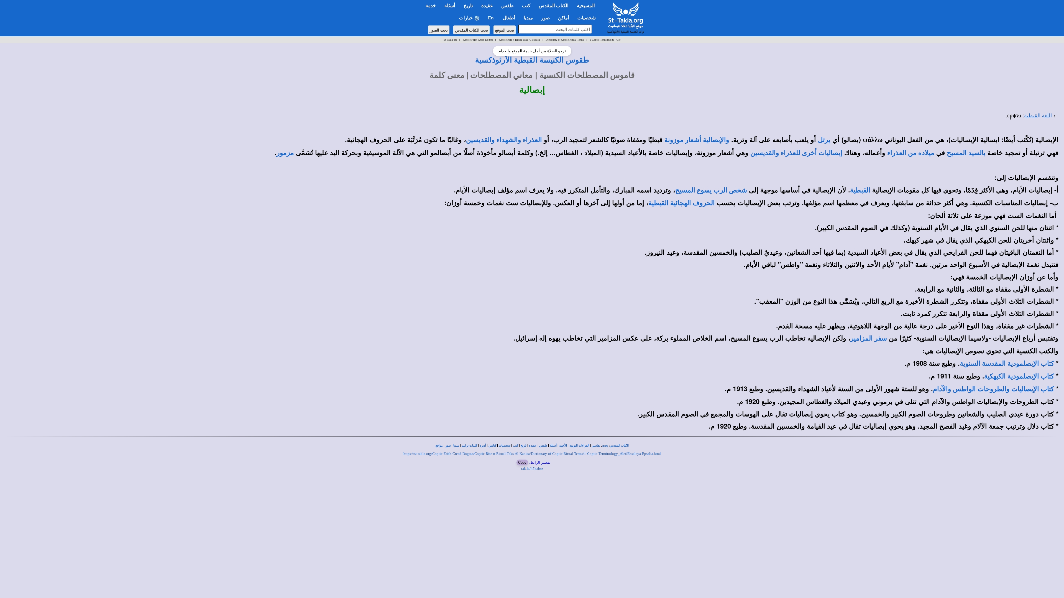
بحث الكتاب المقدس (471, 30)
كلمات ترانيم (469, 445)
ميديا (456, 445)
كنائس (492, 445)
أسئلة (553, 445)
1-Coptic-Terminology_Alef (605, 39)
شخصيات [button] (588, 17)
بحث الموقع (504, 30)
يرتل (824, 139)
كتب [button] (526, 5)
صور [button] (545, 17)
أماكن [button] (563, 17)
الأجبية (563, 445)
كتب (515, 445)
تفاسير (596, 445)
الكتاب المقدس (619, 445)
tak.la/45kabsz (532, 468)
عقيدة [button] (487, 5)
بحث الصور (439, 30)
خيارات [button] (466, 17)
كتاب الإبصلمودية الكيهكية (1019, 376)
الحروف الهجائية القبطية (681, 203)
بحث (605, 445)
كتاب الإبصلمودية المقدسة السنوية (1007, 363)
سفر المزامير (868, 338)
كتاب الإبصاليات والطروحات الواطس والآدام (993, 389)
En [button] (491, 17)
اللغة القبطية (1038, 115)
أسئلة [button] (449, 5)
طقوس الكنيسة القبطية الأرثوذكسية (532, 60)
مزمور (285, 152)
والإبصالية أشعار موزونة (696, 139)
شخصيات (504, 445)
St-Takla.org (450, 39)
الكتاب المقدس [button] (554, 5)
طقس (543, 445)
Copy (522, 462)
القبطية (860, 190)
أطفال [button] (509, 17)
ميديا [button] (528, 17)
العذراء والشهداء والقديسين (504, 139)
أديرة (483, 445)
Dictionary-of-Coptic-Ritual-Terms (565, 39)
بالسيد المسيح (966, 152)
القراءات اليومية (579, 445)
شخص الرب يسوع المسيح (711, 190)
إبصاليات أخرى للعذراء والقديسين (796, 152)
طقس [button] (507, 5)
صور (448, 445)
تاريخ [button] (468, 5)
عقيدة (533, 445)
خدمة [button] (431, 5)
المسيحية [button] (586, 5)
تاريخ (523, 445)
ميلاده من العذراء (910, 152)
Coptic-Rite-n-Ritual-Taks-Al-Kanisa (519, 39)
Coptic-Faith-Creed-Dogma (478, 39)
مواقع (439, 445)
